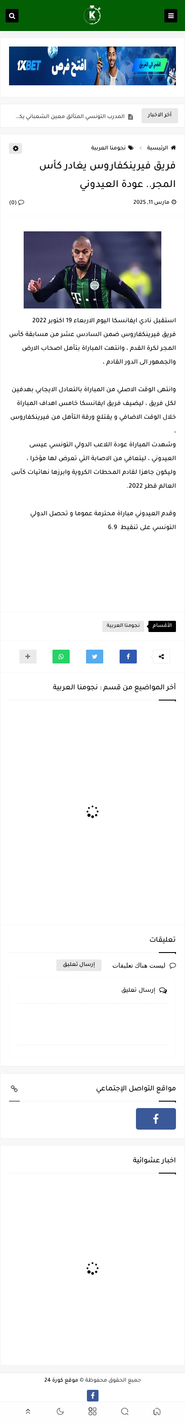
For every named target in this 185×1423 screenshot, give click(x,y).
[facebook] (156, 1119)
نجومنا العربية (108, 149)
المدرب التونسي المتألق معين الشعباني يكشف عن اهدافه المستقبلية (69, 116)
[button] (128, 656)
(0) (13, 203)
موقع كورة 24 (61, 1381)
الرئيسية (157, 149)
